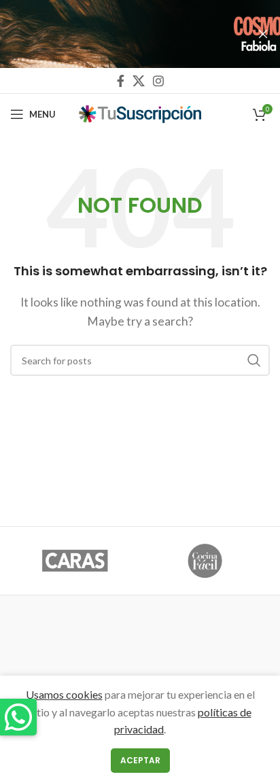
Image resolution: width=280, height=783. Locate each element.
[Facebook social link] (120, 81)
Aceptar (140, 760)
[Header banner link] (119, 34)
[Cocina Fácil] (205, 561)
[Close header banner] (263, 34)
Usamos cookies (64, 694)
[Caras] (75, 561)
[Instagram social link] (158, 81)
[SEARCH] (254, 360)
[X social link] (138, 81)
